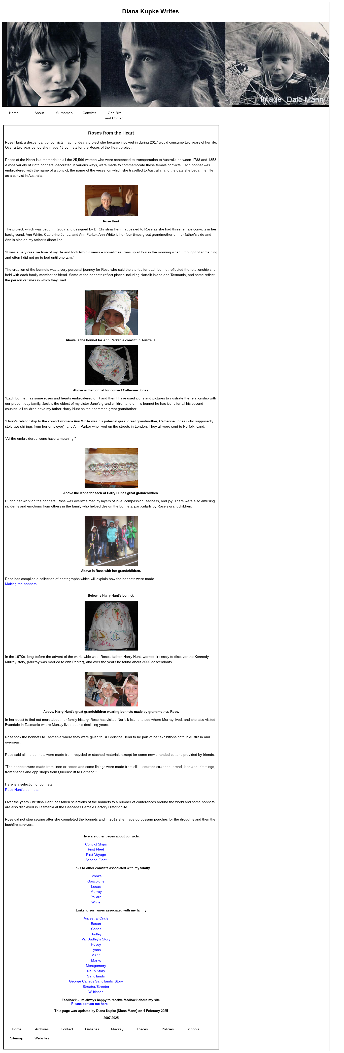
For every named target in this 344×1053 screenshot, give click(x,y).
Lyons (96, 950)
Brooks (95, 876)
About (39, 113)
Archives (42, 1029)
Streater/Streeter (96, 986)
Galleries (92, 1029)
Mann (95, 955)
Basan (96, 924)
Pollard (95, 897)
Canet (96, 929)
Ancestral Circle (96, 918)
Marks (96, 960)
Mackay (117, 1029)
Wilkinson (96, 992)
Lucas (96, 887)
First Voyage (96, 855)
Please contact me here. (90, 1004)
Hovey (96, 944)
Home (14, 113)
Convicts (89, 113)
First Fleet (96, 849)
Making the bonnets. (21, 584)
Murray (96, 892)
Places (142, 1029)
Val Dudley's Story (96, 939)
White (95, 902)
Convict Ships (96, 844)
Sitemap (16, 1038)
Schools (193, 1029)
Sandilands (96, 976)
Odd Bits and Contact (114, 115)
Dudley (95, 934)
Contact (67, 1029)
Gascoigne (96, 881)
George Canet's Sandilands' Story (96, 981)
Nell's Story (96, 971)
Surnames (64, 113)
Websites (42, 1038)
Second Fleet (96, 860)
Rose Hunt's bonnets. (22, 790)
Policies (168, 1029)
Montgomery (96, 966)
